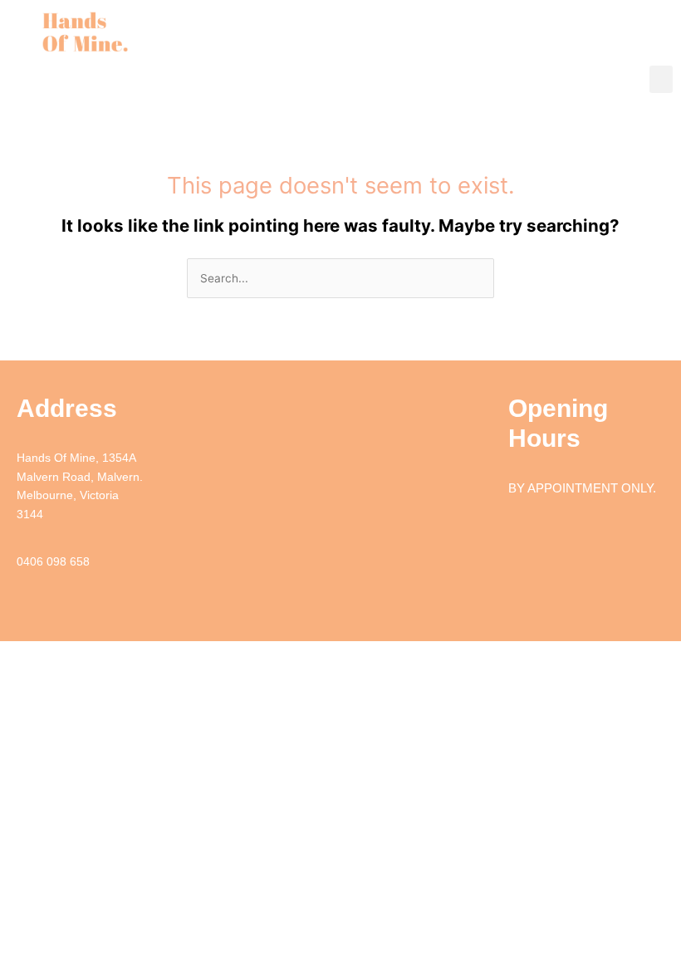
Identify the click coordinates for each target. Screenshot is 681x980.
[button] (661, 79)
